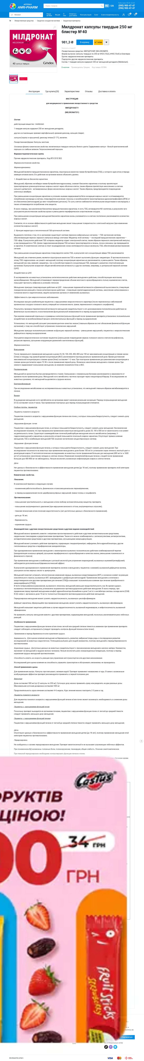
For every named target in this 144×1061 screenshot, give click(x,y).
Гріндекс (87, 67)
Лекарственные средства (24, 21)
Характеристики (72, 91)
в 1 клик (98, 42)
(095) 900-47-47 (126, 5)
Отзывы (89, 91)
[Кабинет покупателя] (123, 15)
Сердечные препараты (71, 21)
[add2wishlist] (106, 42)
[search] (102, 6)
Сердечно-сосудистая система (48, 21)
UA (112, 5)
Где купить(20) (52, 91)
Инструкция (34, 91)
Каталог (18, 15)
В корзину (84, 42)
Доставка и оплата (106, 91)
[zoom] (54, 27)
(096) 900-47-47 (126, 8)
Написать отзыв (68, 48)
